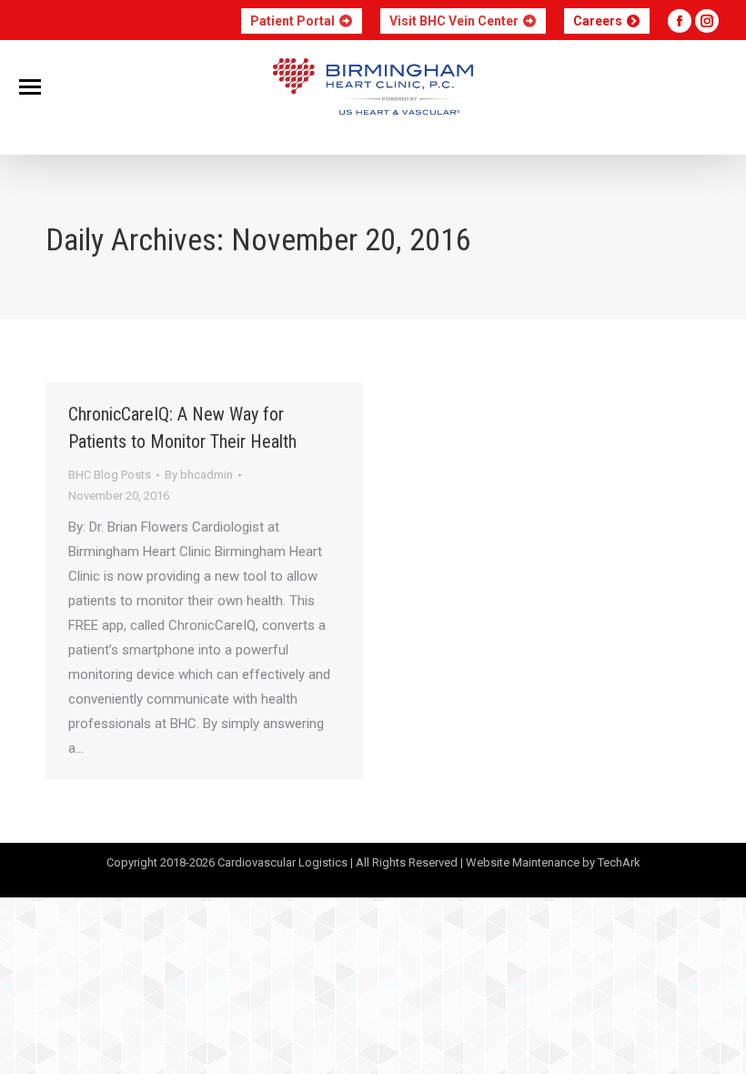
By (199, 474)
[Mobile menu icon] (30, 87)
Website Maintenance (523, 862)
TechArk (619, 862)
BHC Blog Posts (109, 474)
